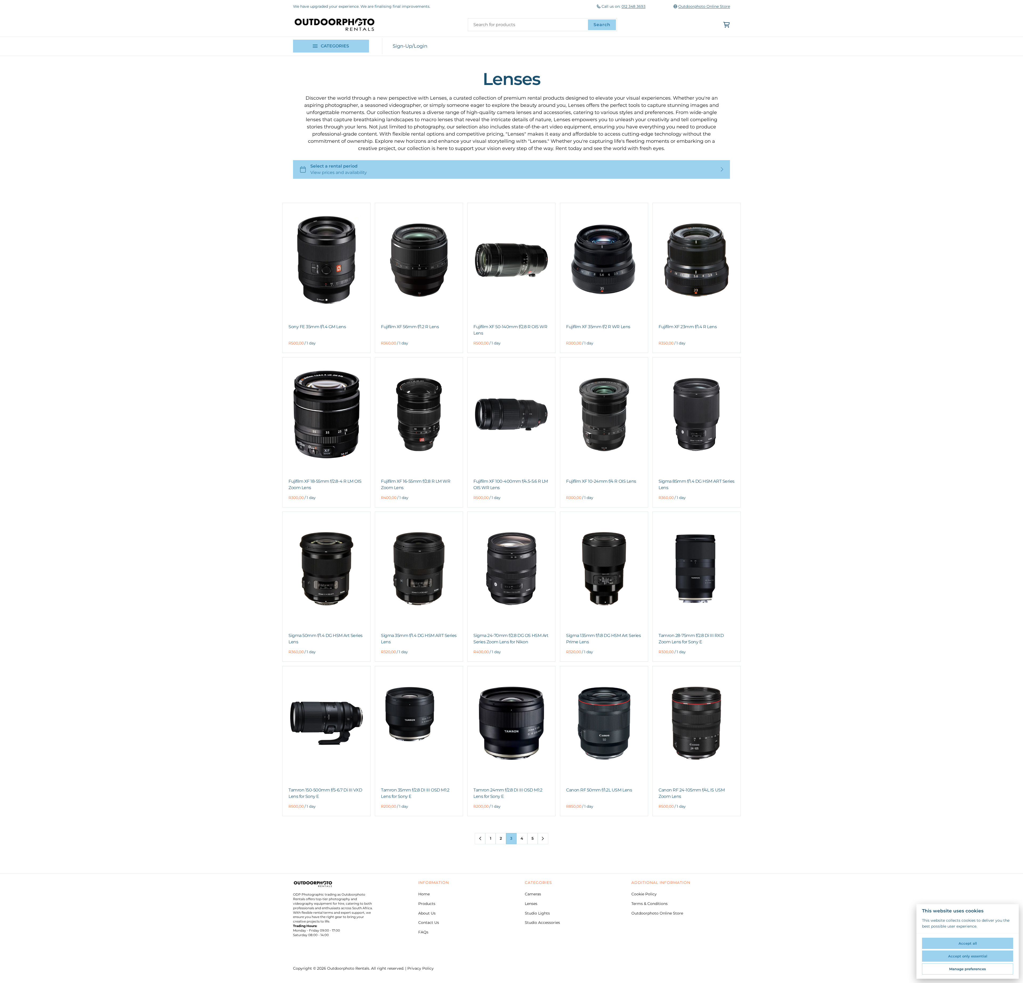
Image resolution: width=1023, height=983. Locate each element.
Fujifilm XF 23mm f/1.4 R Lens (688, 326)
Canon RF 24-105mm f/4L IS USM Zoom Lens (692, 793)
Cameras (533, 894)
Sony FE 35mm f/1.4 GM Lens (317, 326)
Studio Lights (537, 913)
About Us (427, 913)
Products (426, 903)
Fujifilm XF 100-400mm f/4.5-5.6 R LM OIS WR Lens (510, 484)
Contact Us (428, 922)
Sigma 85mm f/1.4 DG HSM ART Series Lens (696, 484)
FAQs (423, 932)
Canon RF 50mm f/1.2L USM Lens (599, 790)
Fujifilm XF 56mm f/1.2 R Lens (410, 326)
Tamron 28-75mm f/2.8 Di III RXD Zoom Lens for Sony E (691, 638)
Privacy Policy (420, 968)
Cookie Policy (644, 894)
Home (424, 894)
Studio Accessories (542, 922)
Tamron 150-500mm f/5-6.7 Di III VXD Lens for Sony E (325, 793)
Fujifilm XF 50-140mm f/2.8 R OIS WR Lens (510, 330)
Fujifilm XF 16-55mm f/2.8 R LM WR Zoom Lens (415, 484)
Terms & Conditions (649, 903)
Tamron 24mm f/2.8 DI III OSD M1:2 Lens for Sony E (507, 793)
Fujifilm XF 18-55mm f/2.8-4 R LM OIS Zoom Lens (325, 484)
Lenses (531, 903)
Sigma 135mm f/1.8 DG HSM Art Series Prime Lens (603, 638)
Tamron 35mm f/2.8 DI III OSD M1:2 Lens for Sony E (415, 793)
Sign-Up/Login (410, 46)
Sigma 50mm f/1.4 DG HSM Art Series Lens (326, 638)
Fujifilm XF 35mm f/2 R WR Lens (598, 326)
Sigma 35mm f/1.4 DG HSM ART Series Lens (419, 638)
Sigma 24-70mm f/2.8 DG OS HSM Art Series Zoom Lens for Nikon (510, 638)
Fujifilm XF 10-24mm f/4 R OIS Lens (601, 481)
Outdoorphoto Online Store (704, 6)
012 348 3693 (634, 6)
